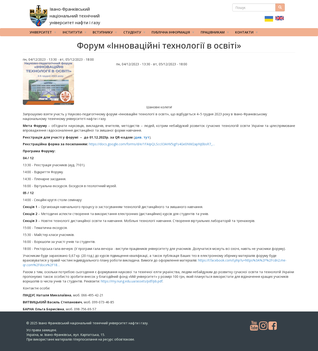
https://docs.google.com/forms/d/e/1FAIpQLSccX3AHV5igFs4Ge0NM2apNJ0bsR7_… (152, 144)
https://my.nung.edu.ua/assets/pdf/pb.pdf (131, 281)
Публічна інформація (169, 33)
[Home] (38, 15)
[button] (68, 83)
